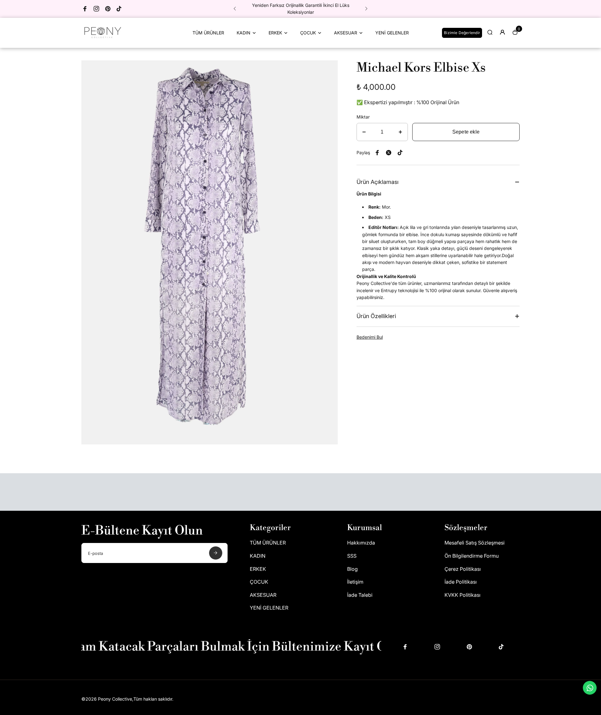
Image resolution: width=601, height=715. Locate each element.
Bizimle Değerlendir (462, 32)
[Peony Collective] (101, 39)
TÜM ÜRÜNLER (208, 32)
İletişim (355, 582)
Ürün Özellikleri (376, 316)
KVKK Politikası (462, 595)
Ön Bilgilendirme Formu (471, 556)
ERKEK (275, 32)
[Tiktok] (119, 9)
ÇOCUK (308, 32)
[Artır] (400, 132)
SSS (352, 556)
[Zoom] (328, 69)
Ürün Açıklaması (377, 182)
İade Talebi (359, 595)
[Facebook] (85, 9)
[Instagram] (96, 9)
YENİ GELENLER (392, 32)
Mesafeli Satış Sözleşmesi (474, 543)
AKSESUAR (345, 32)
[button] (235, 9)
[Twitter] (389, 152)
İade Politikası (460, 582)
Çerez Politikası (462, 569)
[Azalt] (364, 132)
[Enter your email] (216, 553)
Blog (352, 569)
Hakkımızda (361, 543)
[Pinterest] (107, 9)
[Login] (502, 32)
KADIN (243, 32)
